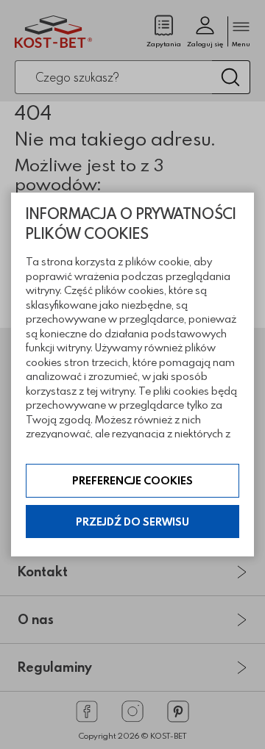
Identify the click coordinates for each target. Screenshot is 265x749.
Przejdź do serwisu (132, 521)
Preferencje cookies (132, 480)
